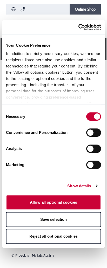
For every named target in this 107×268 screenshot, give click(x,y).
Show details (79, 186)
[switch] (93, 132)
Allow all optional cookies (53, 202)
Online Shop (85, 9)
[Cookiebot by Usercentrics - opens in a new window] (78, 27)
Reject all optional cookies (53, 236)
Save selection (53, 219)
